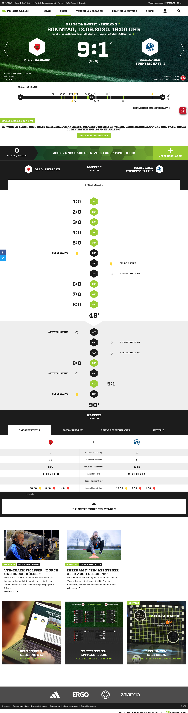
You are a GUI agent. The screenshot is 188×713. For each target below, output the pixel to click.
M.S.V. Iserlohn (37, 59)
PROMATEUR (7, 3)
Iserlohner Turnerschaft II (150, 61)
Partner (60, 3)
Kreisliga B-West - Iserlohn (91, 24)
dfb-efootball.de (26, 3)
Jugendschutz (55, 706)
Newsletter (82, 3)
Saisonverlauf (73, 430)
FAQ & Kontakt (71, 3)
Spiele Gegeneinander (115, 430)
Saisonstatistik (29, 430)
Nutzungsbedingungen (39, 706)
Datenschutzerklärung (21, 706)
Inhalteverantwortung (70, 706)
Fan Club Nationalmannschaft (45, 3)
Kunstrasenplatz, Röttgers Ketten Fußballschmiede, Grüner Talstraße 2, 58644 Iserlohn (91, 34)
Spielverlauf (94, 185)
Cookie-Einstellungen (88, 706)
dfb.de (17, 3)
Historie (158, 430)
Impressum (6, 706)
